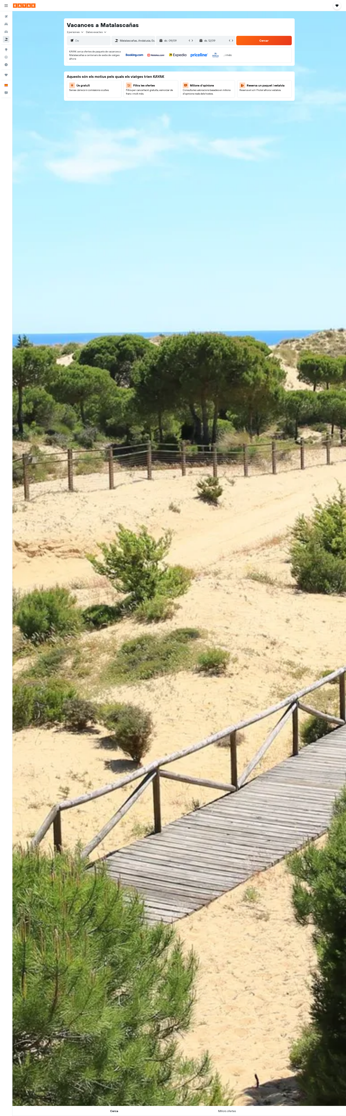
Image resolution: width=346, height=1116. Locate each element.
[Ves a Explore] (6, 49)
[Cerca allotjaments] (6, 24)
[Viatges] (6, 75)
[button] (6, 6)
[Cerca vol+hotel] (6, 39)
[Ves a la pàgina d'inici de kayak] (24, 5)
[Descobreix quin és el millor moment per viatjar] (6, 64)
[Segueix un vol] (6, 57)
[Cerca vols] (6, 16)
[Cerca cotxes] (6, 31)
